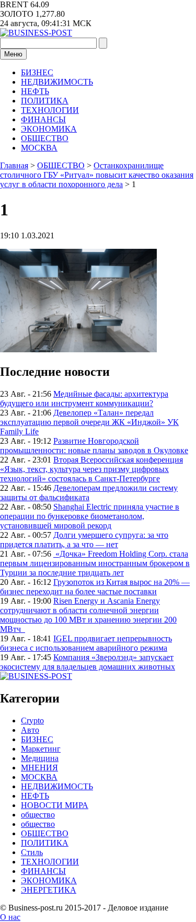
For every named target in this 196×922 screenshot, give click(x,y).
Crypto (32, 720)
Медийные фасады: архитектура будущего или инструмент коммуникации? (84, 398)
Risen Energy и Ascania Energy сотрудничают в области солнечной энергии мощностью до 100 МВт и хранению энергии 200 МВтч (88, 614)
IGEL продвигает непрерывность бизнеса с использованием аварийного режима (86, 643)
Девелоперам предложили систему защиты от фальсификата (89, 492)
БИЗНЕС (37, 72)
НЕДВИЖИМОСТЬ (57, 81)
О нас (10, 917)
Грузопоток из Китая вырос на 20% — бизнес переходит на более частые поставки (95, 587)
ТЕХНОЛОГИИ (50, 110)
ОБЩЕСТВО (44, 138)
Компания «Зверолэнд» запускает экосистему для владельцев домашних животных (87, 662)
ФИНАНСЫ (43, 119)
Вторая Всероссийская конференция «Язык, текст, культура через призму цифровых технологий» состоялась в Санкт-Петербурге (91, 469)
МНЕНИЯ (39, 767)
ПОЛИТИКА (44, 100)
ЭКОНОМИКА (49, 128)
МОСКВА (39, 147)
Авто (30, 729)
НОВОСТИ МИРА (54, 805)
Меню (13, 54)
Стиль (32, 852)
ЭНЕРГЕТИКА (48, 889)
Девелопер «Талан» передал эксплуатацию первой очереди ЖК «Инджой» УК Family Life (89, 422)
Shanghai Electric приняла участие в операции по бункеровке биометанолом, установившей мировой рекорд (89, 516)
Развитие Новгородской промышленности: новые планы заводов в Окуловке (94, 445)
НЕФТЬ (35, 91)
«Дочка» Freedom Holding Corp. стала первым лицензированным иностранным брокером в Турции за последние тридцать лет (95, 563)
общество (38, 814)
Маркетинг (41, 748)
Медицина (40, 758)
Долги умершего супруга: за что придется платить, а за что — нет (84, 540)
